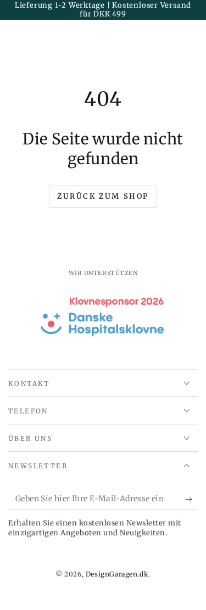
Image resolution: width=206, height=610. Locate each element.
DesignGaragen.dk (117, 574)
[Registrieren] (191, 499)
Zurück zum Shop (103, 196)
